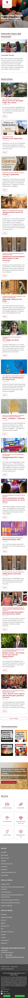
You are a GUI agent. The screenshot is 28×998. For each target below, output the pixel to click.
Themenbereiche (9, 726)
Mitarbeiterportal (21, 836)
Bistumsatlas (7, 835)
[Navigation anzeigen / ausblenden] (24, 3)
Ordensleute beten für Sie (20, 822)
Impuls (4, 746)
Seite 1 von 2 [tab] (13, 71)
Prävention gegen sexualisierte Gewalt (20, 735)
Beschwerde (20, 808)
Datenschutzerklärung (20, 985)
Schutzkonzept (7, 821)
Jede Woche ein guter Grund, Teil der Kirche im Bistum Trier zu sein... (14, 771)
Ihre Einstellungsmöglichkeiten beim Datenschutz (14, 974)
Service (4, 796)
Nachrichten (7, 79)
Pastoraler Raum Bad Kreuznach (11, 35)
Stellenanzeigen (7, 808)
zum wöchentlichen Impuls (9, 782)
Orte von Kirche (6, 880)
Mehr (4, 116)
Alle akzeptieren (19, 996)
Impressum (3, 987)
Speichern (6, 996)
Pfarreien (19, 746)
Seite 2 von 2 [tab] (15, 71)
